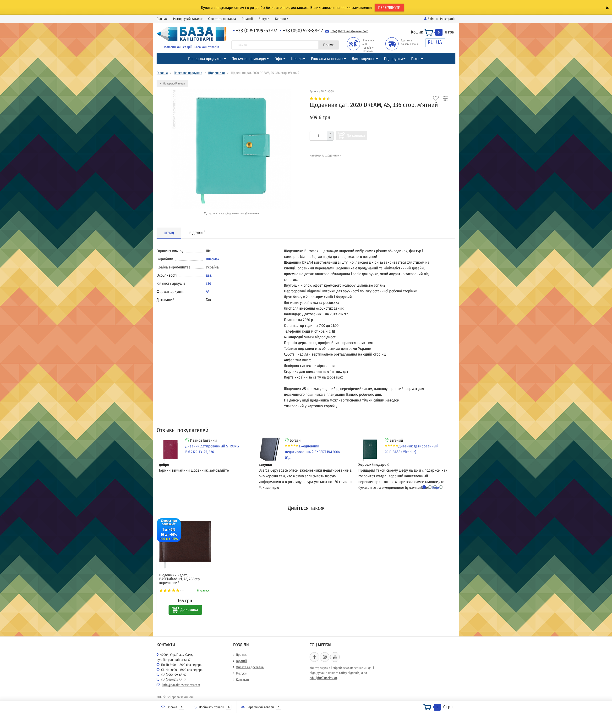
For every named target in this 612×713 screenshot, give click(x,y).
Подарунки (393, 58)
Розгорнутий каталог (187, 19)
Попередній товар (174, 83)
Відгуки (264, 19)
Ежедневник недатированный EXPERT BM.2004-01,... (313, 452)
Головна (162, 73)
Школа (297, 58)
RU (431, 42)
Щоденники (216, 73)
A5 (207, 291)
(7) (182, 590)
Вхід (431, 19)
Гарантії (247, 19)
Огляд (169, 233)
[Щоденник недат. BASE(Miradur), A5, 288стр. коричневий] (185, 544)
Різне (415, 58)
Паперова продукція (205, 58)
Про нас (162, 19)
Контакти (281, 19)
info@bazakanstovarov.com (349, 31)
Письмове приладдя (249, 58)
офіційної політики (323, 678)
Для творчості (364, 58)
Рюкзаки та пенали (327, 58)
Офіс (278, 58)
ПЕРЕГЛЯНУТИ (389, 7)
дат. (209, 275)
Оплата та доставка (222, 19)
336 (208, 283)
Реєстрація (447, 19)
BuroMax (212, 259)
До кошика (356, 135)
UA (439, 42)
